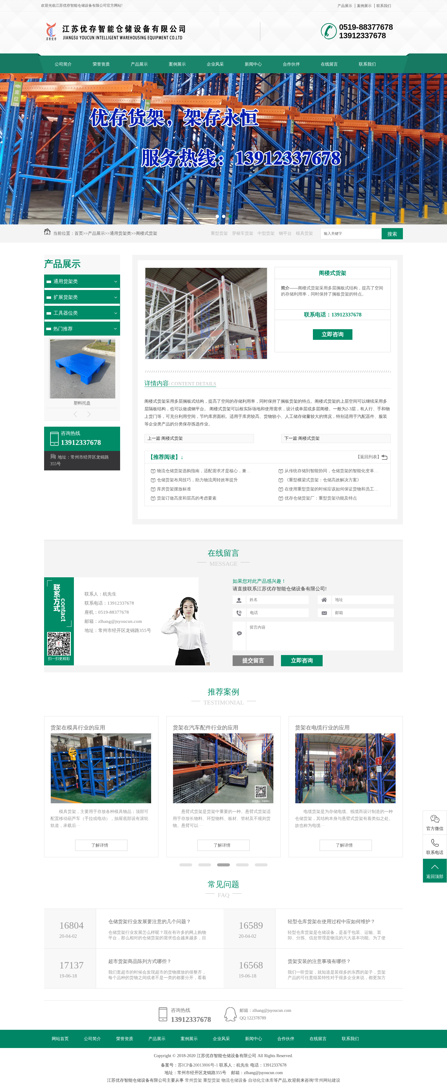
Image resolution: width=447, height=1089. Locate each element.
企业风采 (215, 64)
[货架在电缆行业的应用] (223, 802)
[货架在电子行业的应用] (345, 802)
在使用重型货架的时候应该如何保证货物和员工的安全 (333, 489)
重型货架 (219, 233)
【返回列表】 (368, 457)
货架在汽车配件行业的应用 (83, 728)
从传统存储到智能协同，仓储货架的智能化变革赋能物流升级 (333, 471)
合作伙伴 (291, 64)
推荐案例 (223, 692)
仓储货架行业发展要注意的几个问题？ (149, 921)
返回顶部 (434, 876)
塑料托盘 (82, 403)
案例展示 (364, 6)
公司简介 (63, 64)
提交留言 (253, 660)
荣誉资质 (101, 64)
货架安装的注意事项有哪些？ (319, 961)
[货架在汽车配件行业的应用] (101, 802)
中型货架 (266, 233)
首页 (78, 233)
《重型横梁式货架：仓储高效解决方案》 (323, 480)
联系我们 (383, 6)
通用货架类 (120, 233)
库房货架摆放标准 (174, 489)
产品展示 (345, 6)
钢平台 (285, 233)
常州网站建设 (327, 1080)
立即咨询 (333, 334)
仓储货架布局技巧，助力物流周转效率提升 (197, 480)
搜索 (392, 234)
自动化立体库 (261, 1080)
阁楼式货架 (146, 233)
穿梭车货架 (242, 233)
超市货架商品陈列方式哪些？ (140, 961)
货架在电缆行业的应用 (200, 728)
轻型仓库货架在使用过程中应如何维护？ (331, 921)
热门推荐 (63, 328)
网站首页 (60, 1038)
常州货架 (193, 1080)
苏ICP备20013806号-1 (198, 1065)
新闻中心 (253, 64)
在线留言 (329, 64)
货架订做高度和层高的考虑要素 (187, 498)
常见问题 (223, 884)
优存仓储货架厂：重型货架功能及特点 (321, 498)
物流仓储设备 (234, 1080)
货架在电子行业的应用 (322, 728)
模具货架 (304, 233)
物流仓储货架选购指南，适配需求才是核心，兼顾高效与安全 (205, 471)
